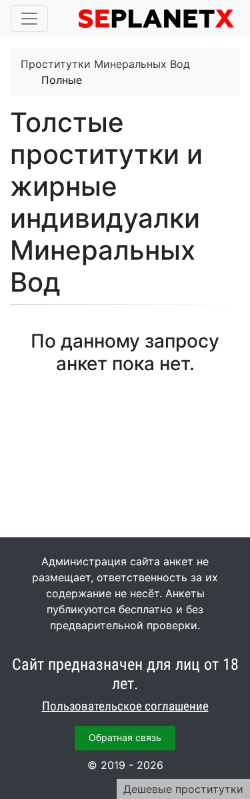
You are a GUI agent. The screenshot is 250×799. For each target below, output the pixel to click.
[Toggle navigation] (29, 18)
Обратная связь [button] (125, 737)
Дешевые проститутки (183, 789)
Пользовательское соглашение (125, 706)
